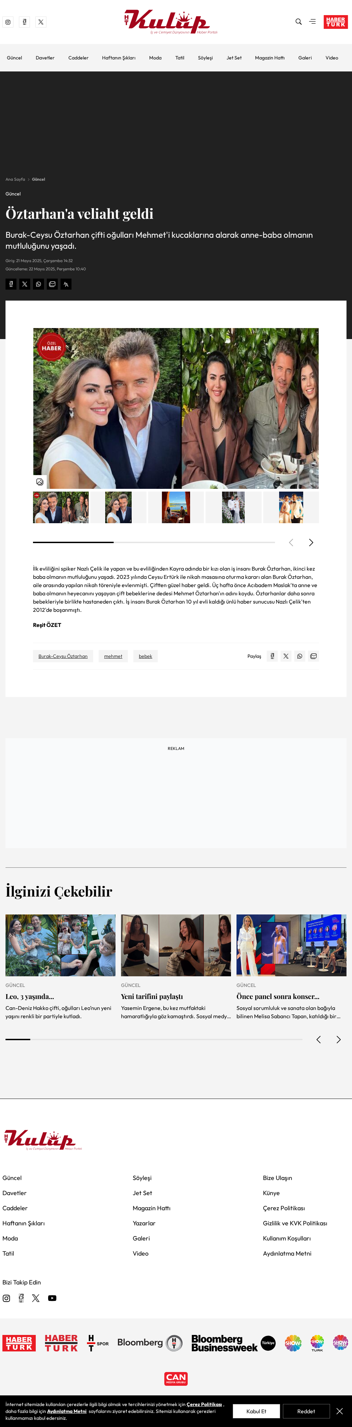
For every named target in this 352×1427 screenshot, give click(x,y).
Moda (155, 58)
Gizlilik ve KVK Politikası (295, 1223)
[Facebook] (21, 1299)
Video (332, 58)
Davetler (45, 58)
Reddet (306, 1411)
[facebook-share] (11, 284)
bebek (145, 656)
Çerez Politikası (284, 1208)
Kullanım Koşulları (287, 1238)
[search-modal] (299, 22)
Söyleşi (205, 58)
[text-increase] (66, 284)
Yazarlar (144, 1223)
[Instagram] (6, 1299)
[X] (36, 1299)
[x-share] (24, 284)
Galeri (305, 58)
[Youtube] (52, 1299)
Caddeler (78, 58)
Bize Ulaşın (277, 1178)
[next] (310, 542)
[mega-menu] (312, 22)
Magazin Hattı (270, 58)
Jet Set (234, 58)
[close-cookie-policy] (339, 1411)
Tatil (179, 58)
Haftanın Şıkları (118, 58)
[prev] (319, 1039)
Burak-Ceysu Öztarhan (63, 656)
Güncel (14, 58)
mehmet (113, 656)
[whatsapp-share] (38, 284)
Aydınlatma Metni (287, 1253)
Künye (271, 1193)
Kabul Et (256, 1411)
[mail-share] (52, 284)
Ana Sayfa (15, 179)
